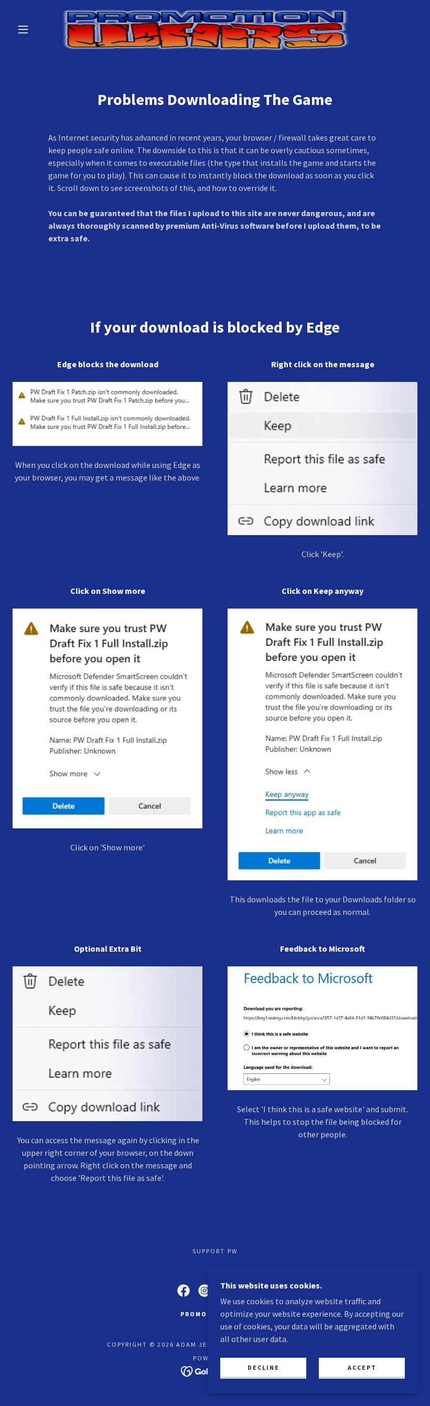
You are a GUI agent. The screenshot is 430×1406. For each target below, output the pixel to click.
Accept (362, 1367)
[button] (23, 29)
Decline (264, 1367)
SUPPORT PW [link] (214, 1251)
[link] (205, 29)
